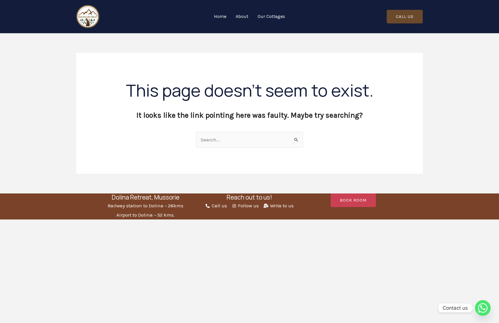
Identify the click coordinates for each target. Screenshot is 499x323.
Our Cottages (271, 16)
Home (220, 16)
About (242, 16)
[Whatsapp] (483, 308)
